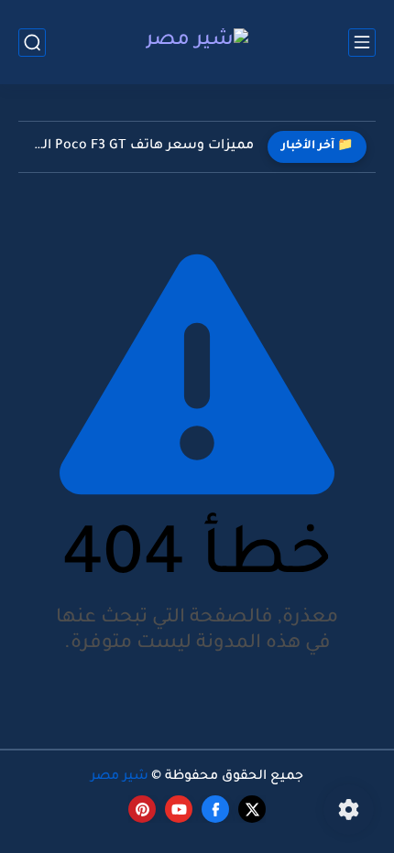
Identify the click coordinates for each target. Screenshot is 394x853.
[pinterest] (142, 809)
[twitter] (252, 809)
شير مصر (119, 777)
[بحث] (32, 42)
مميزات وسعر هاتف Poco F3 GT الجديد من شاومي (140, 146)
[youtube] (178, 809)
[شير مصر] (197, 42)
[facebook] (215, 809)
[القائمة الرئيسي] (362, 42)
